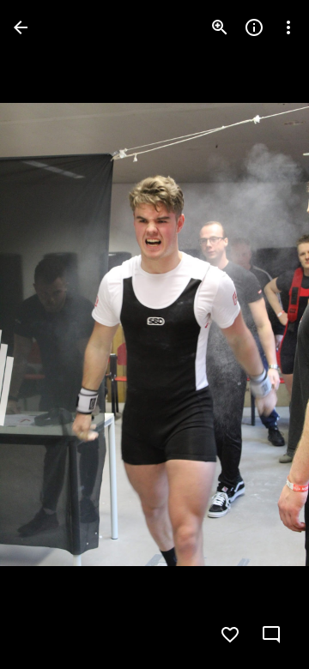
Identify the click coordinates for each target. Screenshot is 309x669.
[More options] (288, 27)
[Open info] (254, 27)
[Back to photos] (20, 27)
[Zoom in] (220, 27)
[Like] (230, 634)
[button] (48, 334)
